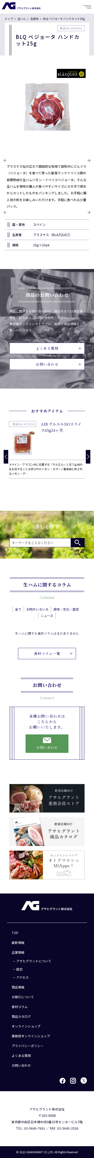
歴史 (19, 969)
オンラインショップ (26, 1026)
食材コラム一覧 (47, 653)
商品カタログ (21, 1016)
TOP (15, 933)
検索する (77, 542)
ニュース (47, 615)
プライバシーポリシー (28, 1045)
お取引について (23, 997)
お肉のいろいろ (37, 609)
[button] (88, 457)
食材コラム (20, 1006)
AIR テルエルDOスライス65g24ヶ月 (61, 427)
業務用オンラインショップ (31, 1036)
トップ (9, 18)
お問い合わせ (47, 364)
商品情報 (18, 987)
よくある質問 (47, 348)
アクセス (22, 977)
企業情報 (18, 952)
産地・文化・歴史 (66, 609)
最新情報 (18, 942)
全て (18, 609)
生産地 (34, 18)
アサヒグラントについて (33, 961)
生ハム (22, 18)
